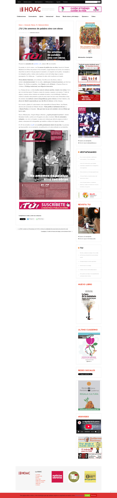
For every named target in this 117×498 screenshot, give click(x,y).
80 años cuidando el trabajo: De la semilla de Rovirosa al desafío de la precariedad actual (89, 255)
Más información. (79, 495)
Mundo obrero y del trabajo (71, 16)
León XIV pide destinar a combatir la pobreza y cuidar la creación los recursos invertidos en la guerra (89, 184)
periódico (37, 64)
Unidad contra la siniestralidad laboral (88, 269)
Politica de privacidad (40, 480)
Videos (93, 16)
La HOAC (38, 474)
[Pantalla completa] (99, 432)
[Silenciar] (96, 432)
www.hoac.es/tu (91, 239)
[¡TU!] (81, 248)
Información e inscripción (85, 57)
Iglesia (41, 16)
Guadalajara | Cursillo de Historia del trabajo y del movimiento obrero (56, 231)
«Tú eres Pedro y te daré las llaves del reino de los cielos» (88, 177)
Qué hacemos (39, 2)
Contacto (65, 2)
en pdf (32, 125)
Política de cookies (40, 482)
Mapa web (38, 483)
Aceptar (87, 495)
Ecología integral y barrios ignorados (88, 261)
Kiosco (58, 16)
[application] (88, 426)
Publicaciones (50, 2)
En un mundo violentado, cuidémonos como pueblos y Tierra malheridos (88, 158)
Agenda (58, 2)
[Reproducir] (79, 432)
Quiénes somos (28, 2)
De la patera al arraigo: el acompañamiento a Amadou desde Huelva (89, 275)
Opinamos (85, 16)
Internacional (49, 16)
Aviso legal (38, 479)
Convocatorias (33, 16)
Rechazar (93, 495)
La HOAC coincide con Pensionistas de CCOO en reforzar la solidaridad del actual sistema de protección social (43, 229)
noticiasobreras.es (91, 143)
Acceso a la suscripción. (85, 141)
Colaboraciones (21, 16)
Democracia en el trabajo (85, 265)
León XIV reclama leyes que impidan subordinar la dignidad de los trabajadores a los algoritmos (89, 165)
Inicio (19, 2)
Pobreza (33, 25)
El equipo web (39, 476)
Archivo (37, 477)
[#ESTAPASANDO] (88, 152)
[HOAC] (37, 9)
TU (36, 25)
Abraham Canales (34, 32)
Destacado (27, 25)
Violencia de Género (43, 25)
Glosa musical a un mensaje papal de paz (89, 172)
